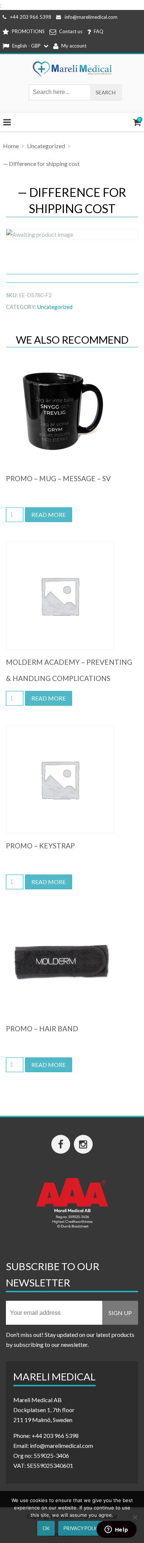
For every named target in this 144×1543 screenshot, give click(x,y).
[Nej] (134, 1517)
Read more (48, 514)
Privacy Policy (83, 1528)
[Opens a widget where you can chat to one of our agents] (116, 1530)
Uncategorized (46, 145)
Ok (45, 1528)
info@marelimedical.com (91, 17)
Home (11, 145)
